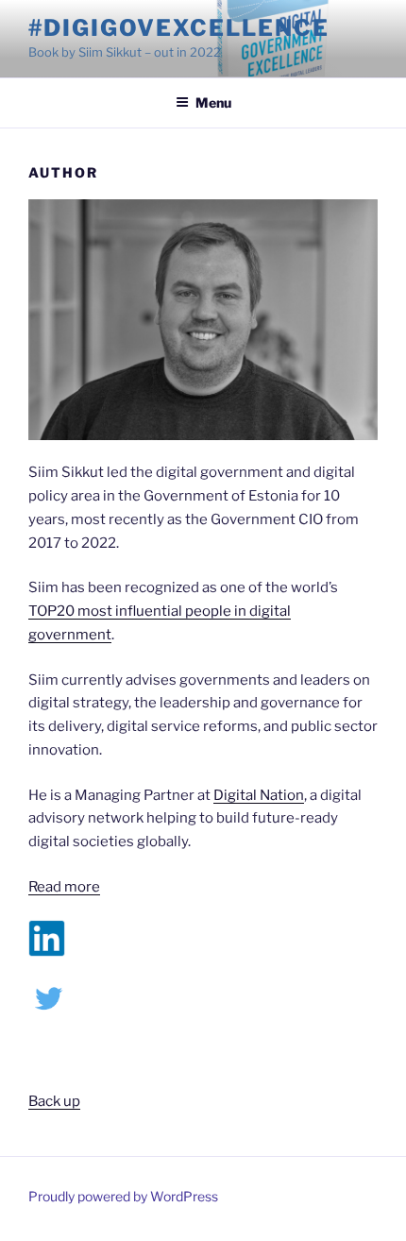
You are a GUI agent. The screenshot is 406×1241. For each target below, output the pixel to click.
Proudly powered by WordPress (123, 1196)
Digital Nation (258, 795)
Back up (54, 1101)
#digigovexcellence (179, 28)
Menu (213, 102)
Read (44, 886)
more (80, 886)
